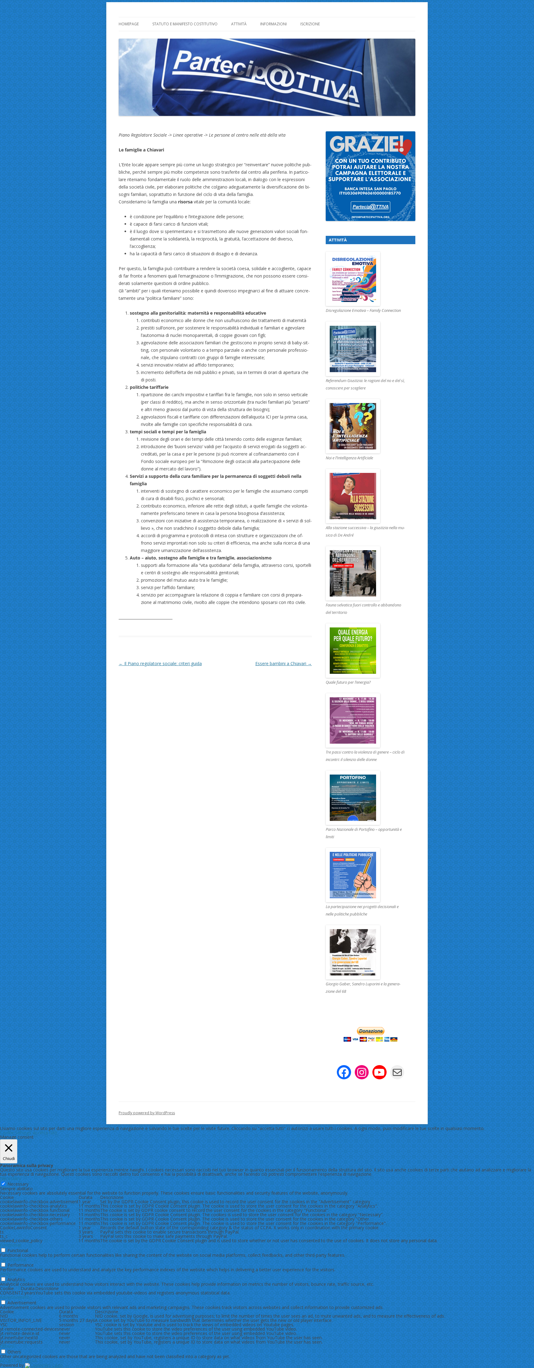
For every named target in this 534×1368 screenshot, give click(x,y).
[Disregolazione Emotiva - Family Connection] (366, 279)
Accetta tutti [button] (45, 1133)
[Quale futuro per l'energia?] (366, 650)
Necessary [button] (10, 1178)
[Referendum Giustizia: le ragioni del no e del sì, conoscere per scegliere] (366, 348)
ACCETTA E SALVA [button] (18, 1361)
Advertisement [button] (14, 1297)
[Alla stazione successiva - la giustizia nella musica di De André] (366, 496)
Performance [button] (13, 1259)
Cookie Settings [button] (15, 1133)
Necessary (17, 1184)
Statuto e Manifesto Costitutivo (185, 24)
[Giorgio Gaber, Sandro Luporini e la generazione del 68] (366, 952)
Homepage (129, 24)
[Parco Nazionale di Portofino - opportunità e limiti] (366, 798)
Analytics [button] (9, 1274)
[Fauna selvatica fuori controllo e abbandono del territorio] (366, 573)
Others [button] (7, 1346)
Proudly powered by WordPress (147, 1112)
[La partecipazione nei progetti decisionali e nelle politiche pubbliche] (366, 875)
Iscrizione (310, 24)
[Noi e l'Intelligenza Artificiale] (366, 426)
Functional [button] (10, 1245)
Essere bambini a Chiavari (283, 663)
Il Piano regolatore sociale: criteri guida (160, 663)
